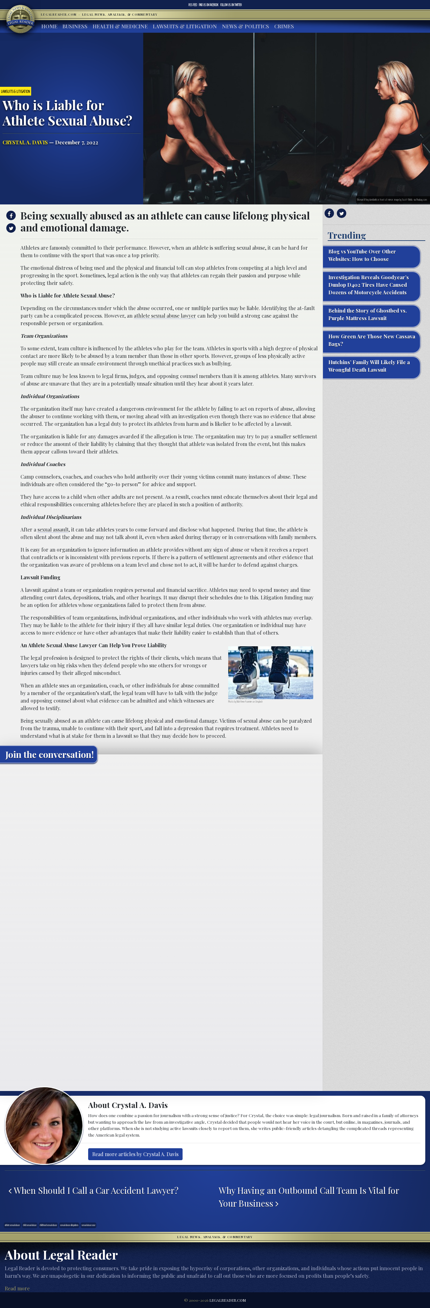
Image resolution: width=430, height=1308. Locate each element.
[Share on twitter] (10, 228)
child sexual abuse (30, 1225)
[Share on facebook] (10, 215)
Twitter (231, 5)
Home (49, 26)
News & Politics (245, 26)
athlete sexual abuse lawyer (165, 315)
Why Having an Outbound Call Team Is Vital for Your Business (309, 1196)
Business (75, 26)
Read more (17, 1288)
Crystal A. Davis (25, 142)
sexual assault (53, 529)
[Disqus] (161, 846)
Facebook (208, 5)
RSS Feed (193, 5)
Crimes (284, 26)
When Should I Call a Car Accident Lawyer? (95, 1190)
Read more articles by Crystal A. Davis (135, 1154)
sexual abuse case (88, 1225)
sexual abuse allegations (69, 1225)
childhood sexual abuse (48, 1225)
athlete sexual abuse (12, 1225)
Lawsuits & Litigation (185, 26)
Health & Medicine (120, 26)
